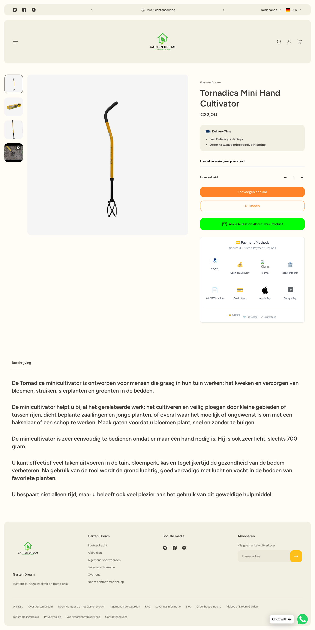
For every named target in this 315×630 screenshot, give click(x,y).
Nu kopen (252, 206)
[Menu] (15, 41)
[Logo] (162, 41)
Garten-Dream (210, 82)
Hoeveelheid (209, 177)
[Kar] (299, 41)
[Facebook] (24, 10)
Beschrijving (21, 363)
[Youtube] (33, 10)
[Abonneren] (296, 556)
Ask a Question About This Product (256, 224)
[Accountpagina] (289, 41)
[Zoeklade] (279, 41)
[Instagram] (15, 10)
